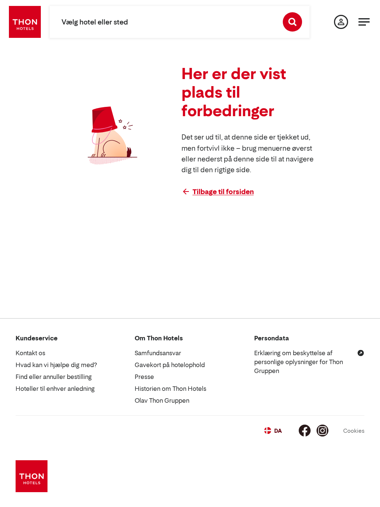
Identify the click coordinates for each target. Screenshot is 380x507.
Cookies (353, 431)
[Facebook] (305, 430)
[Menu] (364, 22)
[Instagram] (322, 430)
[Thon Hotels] (25, 22)
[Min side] (341, 22)
